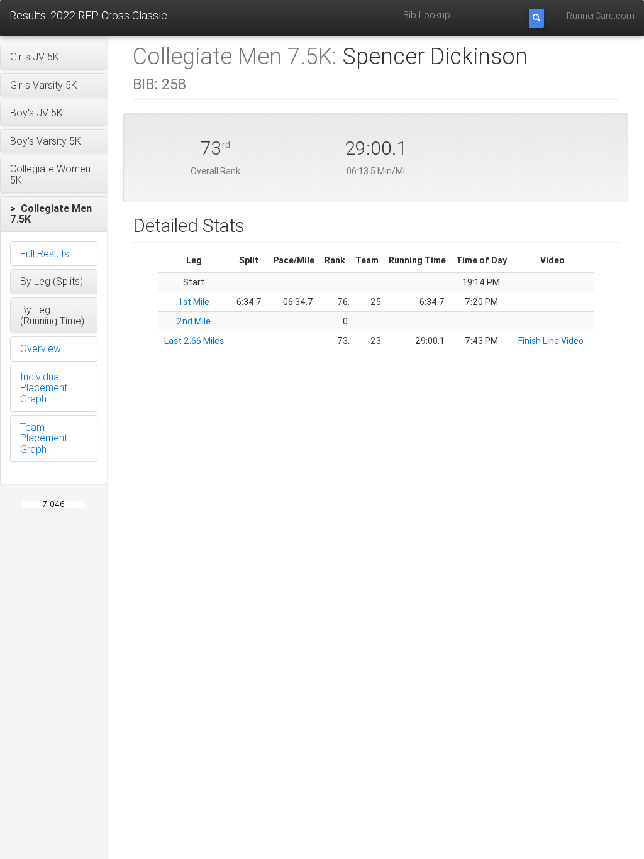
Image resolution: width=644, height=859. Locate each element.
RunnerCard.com (601, 15)
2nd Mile (194, 321)
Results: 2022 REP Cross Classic (88, 15)
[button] (54, 57)
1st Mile (193, 302)
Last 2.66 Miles (194, 340)
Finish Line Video (551, 340)
